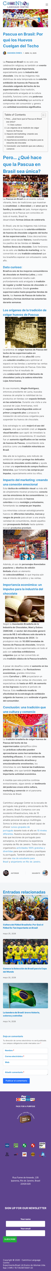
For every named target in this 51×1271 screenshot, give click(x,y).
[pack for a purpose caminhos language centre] (25, 1117)
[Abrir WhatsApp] (44, 1264)
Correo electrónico (14, 1056)
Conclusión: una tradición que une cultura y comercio (25, 147)
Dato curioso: (16, 125)
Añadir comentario (14, 1072)
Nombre (9, 1050)
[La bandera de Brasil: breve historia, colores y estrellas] (25, 995)
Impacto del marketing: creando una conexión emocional (22, 135)
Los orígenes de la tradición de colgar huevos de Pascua (23, 129)
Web (7, 1062)
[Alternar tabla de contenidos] (42, 115)
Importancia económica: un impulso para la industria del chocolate (25, 141)
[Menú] (47, 4)
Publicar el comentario (16, 1080)
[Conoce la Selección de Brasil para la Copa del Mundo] (25, 951)
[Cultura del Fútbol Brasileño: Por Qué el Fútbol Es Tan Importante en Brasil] (25, 907)
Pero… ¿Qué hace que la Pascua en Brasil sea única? (24, 120)
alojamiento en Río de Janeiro (25, 861)
